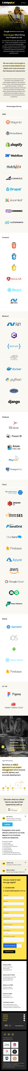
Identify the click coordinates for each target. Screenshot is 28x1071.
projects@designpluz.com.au (15, 891)
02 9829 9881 (10, 888)
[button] (23, 2)
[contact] (3, 747)
